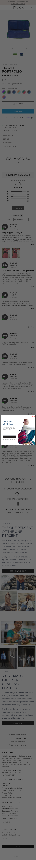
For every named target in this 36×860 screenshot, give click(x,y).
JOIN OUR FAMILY (10, 437)
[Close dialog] (33, 416)
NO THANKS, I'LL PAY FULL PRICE (9, 439)
